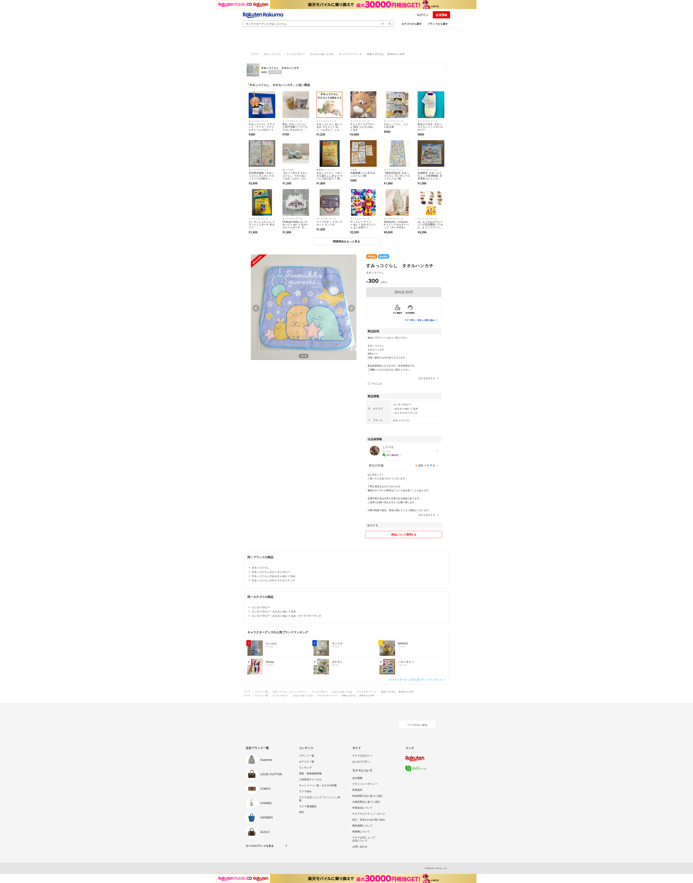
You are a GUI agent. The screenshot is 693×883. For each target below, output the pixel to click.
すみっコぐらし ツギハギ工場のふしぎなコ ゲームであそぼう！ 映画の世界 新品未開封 (329, 177)
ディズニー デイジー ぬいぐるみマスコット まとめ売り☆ (363, 224)
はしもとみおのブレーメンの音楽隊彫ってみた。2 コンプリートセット (430, 226)
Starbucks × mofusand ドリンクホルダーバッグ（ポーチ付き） (396, 224)
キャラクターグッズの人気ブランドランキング (416, 679)
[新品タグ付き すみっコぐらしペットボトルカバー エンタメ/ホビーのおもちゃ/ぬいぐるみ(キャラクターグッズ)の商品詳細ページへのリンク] (431, 104)
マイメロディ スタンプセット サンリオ (329, 223)
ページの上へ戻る (417, 725)
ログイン (422, 15)
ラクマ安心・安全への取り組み (419, 320)
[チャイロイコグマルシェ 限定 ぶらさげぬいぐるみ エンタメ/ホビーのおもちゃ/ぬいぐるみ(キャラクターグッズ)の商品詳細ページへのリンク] (363, 104)
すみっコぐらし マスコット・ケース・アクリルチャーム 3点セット (262, 126)
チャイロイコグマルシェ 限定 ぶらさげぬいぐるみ (362, 126)
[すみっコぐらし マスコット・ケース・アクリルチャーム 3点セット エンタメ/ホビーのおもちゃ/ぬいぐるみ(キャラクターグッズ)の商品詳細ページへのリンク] (262, 104)
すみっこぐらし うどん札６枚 (396, 125)
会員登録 (441, 15)
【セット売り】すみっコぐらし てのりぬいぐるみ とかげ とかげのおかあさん (295, 177)
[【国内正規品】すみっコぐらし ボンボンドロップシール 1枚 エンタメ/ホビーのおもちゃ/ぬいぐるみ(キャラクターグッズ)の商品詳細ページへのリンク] (397, 153)
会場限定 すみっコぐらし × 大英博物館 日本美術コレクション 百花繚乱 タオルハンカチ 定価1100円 (430, 178)
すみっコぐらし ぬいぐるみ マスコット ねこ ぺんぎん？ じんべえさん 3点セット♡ (329, 128)
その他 (353, 169)
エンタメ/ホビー (296, 54)
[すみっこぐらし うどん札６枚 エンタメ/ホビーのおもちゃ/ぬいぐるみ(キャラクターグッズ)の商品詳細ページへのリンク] (397, 104)
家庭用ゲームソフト (326, 169)
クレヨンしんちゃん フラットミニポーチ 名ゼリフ (262, 224)
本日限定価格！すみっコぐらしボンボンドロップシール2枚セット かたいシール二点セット (262, 178)
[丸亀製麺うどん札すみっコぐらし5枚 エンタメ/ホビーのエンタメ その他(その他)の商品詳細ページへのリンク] (363, 153)
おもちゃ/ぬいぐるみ (322, 54)
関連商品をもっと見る (346, 241)
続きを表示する (427, 378)
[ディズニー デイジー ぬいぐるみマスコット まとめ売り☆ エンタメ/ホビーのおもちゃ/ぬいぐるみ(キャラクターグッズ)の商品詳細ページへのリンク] (363, 202)
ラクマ (254, 54)
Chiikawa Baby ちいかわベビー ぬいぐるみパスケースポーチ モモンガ (295, 226)
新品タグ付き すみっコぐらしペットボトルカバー (430, 126)
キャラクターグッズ (350, 54)
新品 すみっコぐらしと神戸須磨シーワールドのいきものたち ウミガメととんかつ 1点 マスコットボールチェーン (295, 131)
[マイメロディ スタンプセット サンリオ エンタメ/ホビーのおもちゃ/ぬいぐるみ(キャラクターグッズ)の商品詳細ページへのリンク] (329, 202)
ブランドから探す (438, 23)
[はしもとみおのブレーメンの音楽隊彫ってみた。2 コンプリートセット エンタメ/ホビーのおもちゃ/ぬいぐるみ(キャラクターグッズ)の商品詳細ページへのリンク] (431, 202)
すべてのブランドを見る (260, 845)
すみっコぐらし (272, 54)
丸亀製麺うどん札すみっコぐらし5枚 (362, 174)
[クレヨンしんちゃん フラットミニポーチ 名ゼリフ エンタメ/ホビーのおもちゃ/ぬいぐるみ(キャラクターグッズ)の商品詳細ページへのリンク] (262, 202)
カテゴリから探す (412, 23)
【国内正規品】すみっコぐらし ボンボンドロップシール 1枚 (397, 175)
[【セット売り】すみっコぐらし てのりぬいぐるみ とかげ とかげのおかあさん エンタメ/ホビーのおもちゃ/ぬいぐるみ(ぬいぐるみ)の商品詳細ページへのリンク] (295, 153)
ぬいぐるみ (287, 169)
